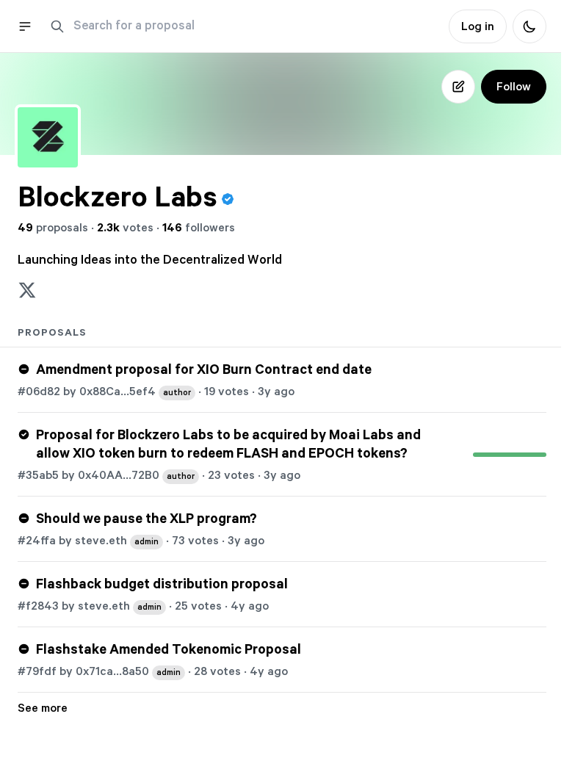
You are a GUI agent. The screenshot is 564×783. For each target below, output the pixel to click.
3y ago (276, 391)
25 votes (198, 606)
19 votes (226, 391)
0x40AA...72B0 (136, 475)
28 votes (217, 671)
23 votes (231, 475)
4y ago (250, 606)
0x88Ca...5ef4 (135, 391)
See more (43, 708)
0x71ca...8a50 (128, 671)
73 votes (195, 540)
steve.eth (117, 540)
